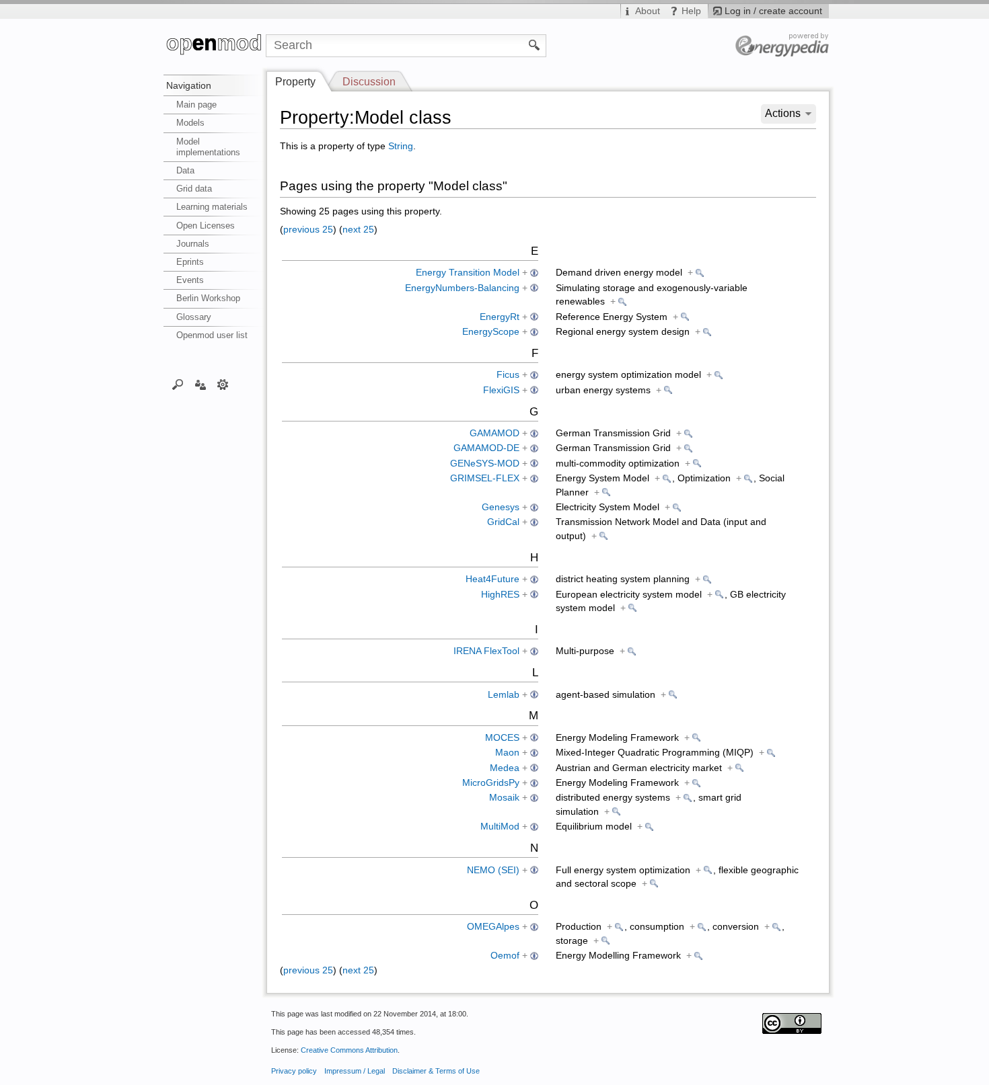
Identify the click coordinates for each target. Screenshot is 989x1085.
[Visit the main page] (214, 46)
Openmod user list (212, 335)
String (400, 146)
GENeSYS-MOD (484, 463)
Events (190, 280)
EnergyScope (490, 332)
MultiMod (499, 826)
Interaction (200, 384)
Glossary (193, 317)
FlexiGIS (501, 390)
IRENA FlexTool (486, 651)
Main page (196, 104)
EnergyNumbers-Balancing (462, 288)
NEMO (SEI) (493, 870)
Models (190, 123)
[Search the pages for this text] (534, 44)
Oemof (504, 956)
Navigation (188, 85)
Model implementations (208, 146)
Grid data (194, 189)
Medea (504, 768)
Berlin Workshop (208, 298)
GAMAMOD (494, 433)
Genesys (500, 507)
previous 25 (308, 230)
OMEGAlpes (493, 927)
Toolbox (223, 384)
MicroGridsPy (490, 783)
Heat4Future (492, 579)
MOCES (502, 738)
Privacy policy (294, 1071)
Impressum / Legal (354, 1071)
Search (178, 384)
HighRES (500, 595)
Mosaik (504, 798)
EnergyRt (499, 317)
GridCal (503, 522)
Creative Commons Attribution (349, 1050)
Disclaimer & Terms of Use (436, 1071)
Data (185, 170)
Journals (192, 244)
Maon (507, 753)
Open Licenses (205, 225)
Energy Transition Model (467, 273)
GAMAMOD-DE (486, 448)
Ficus (508, 375)
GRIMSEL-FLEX (484, 478)
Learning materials (212, 207)
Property (295, 81)
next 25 (358, 230)
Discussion (369, 81)
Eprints (190, 262)
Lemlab (503, 695)
